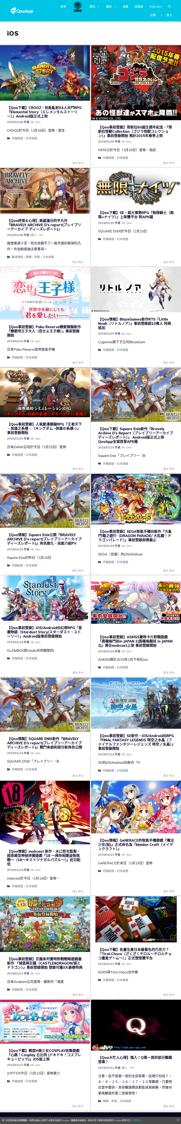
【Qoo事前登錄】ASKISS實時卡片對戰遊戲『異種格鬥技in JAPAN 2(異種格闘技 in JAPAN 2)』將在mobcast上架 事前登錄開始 (135, 641)
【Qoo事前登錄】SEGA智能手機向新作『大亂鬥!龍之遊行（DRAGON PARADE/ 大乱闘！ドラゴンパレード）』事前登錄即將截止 (135, 535)
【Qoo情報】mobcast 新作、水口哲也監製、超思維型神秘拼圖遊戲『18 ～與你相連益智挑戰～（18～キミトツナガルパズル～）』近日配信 (43, 857)
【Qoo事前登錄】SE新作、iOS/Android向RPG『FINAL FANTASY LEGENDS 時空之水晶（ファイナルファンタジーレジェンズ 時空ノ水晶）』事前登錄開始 (136, 742)
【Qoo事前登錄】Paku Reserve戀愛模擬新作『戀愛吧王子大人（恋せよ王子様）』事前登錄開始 (44, 331)
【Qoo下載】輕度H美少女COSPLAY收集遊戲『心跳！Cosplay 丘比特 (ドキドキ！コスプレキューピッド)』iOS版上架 (44, 1054)
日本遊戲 (31, 138)
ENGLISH (156, 6)
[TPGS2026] (77, 6)
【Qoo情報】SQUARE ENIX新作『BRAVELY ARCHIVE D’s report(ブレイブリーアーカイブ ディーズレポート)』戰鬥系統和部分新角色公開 (44, 743)
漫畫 (125, 6)
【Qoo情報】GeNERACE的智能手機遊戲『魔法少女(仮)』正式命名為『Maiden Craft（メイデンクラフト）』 (136, 844)
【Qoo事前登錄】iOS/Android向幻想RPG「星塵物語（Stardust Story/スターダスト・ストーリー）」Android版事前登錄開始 (44, 632)
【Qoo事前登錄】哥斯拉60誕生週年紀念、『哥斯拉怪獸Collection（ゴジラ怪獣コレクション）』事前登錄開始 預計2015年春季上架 (135, 131)
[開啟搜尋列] (169, 6)
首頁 (63, 6)
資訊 (92, 6)
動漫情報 (17, 257)
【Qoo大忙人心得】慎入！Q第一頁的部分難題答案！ (135, 1059)
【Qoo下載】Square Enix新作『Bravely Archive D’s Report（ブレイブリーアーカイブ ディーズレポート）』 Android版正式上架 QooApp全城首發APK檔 (135, 435)
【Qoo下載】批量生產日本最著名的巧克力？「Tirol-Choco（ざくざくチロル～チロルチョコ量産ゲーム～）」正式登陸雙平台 (135, 953)
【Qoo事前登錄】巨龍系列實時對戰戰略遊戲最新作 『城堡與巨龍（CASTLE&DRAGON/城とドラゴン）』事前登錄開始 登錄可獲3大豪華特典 (45, 963)
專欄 (28, 257)
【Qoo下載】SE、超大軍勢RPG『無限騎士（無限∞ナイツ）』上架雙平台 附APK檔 (136, 214)
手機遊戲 (17, 138)
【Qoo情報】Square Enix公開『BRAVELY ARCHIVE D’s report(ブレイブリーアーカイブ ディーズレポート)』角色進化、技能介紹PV (44, 539)
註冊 (153, 15)
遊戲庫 (139, 6)
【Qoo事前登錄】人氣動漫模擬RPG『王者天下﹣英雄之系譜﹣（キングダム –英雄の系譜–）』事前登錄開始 (44, 428)
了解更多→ (137, 1120)
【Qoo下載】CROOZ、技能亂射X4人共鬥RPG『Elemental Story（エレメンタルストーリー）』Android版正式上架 (44, 111)
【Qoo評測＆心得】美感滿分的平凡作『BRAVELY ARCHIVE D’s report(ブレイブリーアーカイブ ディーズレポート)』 (44, 224)
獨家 (109, 6)
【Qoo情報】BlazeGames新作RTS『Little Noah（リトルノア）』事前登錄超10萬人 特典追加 (134, 323)
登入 (169, 15)
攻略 (37, 257)
